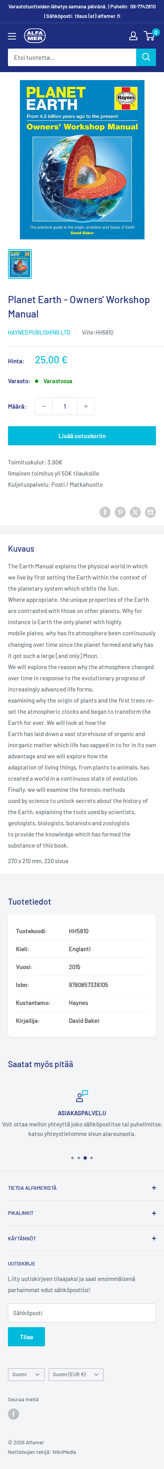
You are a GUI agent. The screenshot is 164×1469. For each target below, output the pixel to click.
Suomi (19, 1374)
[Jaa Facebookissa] (105, 512)
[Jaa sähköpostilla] (150, 512)
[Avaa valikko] (12, 36)
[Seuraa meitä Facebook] (13, 1414)
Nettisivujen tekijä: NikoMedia (42, 1452)
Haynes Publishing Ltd (39, 332)
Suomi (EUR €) (69, 1374)
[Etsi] (146, 57)
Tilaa (26, 1336)
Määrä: (17, 406)
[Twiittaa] (135, 512)
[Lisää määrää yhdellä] (86, 406)
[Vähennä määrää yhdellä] (43, 406)
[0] (149, 36)
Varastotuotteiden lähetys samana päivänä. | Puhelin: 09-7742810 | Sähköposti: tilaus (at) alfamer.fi (82, 11)
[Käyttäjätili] (133, 35)
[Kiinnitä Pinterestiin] (120, 512)
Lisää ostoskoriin (82, 435)
